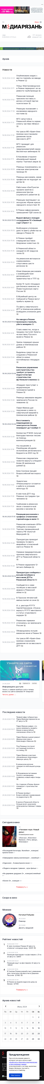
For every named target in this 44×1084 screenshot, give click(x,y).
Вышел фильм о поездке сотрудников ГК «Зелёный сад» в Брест (28, 220)
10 (5, 1028)
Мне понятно (15, 1075)
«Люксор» (23, 838)
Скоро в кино (9, 897)
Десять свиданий (26, 928)
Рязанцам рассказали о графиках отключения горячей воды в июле (27, 516)
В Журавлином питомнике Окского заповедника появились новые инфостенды (28, 775)
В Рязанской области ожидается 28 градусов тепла (27, 250)
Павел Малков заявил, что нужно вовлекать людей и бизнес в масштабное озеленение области (26, 729)
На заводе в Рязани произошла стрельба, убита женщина (26, 321)
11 (10, 1028)
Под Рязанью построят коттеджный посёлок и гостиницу (25, 748)
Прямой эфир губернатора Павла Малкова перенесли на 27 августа (28, 719)
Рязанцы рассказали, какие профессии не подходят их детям (28, 179)
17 (5, 1034)
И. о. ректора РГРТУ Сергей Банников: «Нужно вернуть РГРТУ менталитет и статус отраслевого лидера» (29, 610)
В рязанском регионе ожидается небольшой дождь (28, 765)
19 (16, 1034)
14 (27, 1028)
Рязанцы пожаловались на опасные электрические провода (28, 169)
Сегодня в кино (11, 822)
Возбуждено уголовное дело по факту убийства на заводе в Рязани (28, 230)
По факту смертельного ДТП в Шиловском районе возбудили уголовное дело (28, 309)
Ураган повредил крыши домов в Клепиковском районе (27, 344)
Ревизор (22, 921)
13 (22, 1028)
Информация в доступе (12, 687)
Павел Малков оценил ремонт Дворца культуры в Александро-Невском (28, 739)
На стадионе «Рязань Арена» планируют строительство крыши (27, 786)
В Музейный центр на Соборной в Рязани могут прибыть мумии (28, 298)
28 (27, 1039)
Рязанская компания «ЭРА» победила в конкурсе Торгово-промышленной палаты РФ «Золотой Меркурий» (28, 529)
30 (39, 1039)
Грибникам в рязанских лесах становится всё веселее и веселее (27, 506)
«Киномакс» (23, 842)
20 (22, 1034)
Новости (5, 1057)
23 (39, 1034)
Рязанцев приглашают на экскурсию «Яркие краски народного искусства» (28, 202)
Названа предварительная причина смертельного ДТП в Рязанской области (28, 554)
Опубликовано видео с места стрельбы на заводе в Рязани (28, 78)
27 (22, 1039)
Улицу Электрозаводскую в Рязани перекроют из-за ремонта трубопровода (28, 88)
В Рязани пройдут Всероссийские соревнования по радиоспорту (28, 795)
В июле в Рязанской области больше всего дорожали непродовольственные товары (28, 804)
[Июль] (38, 1006)
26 (16, 1039)
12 (16, 1028)
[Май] (5, 1006)
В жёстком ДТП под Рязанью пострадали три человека (27, 496)
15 (33, 1028)
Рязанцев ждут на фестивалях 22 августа (23, 963)
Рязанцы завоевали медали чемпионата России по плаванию (29, 400)
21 (27, 1034)
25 (11, 1039)
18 (11, 1034)
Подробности (26, 683)
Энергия (34, 683)
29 (33, 1039)
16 (39, 1028)
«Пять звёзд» (31, 840)
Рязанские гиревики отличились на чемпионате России (28, 623)
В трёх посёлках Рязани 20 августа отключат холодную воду (21, 947)
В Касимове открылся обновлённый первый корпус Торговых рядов (27, 159)
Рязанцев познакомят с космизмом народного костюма (27, 111)
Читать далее (8, 694)
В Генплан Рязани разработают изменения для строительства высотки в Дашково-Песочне (24, 973)
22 (33, 1034)
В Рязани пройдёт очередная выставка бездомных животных (26, 240)
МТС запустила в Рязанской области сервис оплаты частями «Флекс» (28, 121)
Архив (5, 59)
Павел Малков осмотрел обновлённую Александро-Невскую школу (27, 757)
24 (5, 1039)
